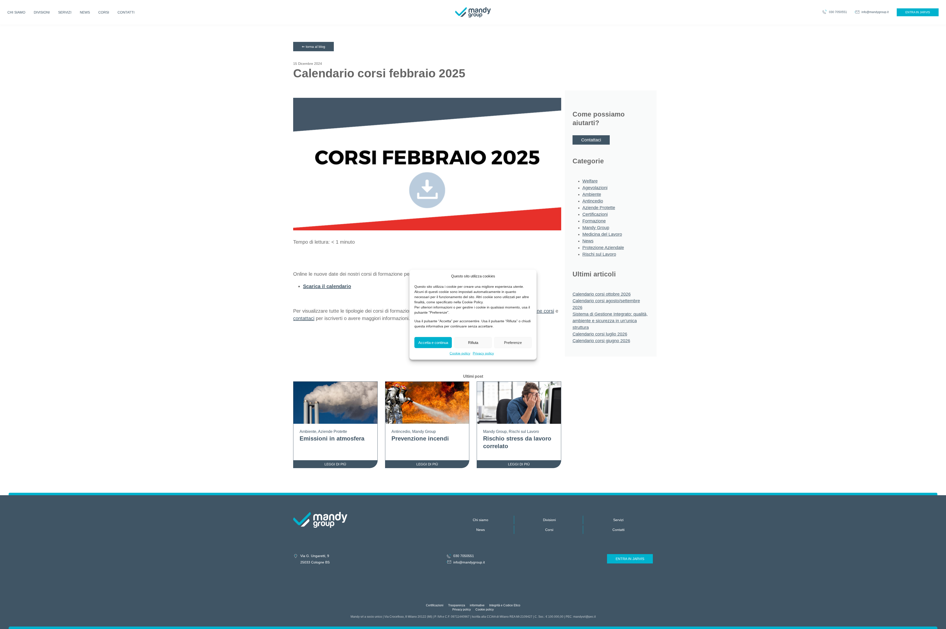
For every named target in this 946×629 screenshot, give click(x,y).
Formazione (594, 221)
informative (477, 605)
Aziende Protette (598, 207)
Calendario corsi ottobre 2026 (602, 294)
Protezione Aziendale (603, 247)
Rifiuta (473, 342)
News (587, 240)
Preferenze (513, 342)
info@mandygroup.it (875, 12)
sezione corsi (539, 311)
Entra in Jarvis (917, 12)
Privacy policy (483, 353)
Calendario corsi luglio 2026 (600, 334)
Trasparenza (456, 605)
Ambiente (591, 194)
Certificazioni (595, 214)
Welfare (590, 181)
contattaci (303, 318)
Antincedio (592, 201)
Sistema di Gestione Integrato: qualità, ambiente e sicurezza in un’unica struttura (610, 321)
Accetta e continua (433, 342)
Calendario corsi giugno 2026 (601, 340)
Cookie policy (460, 353)
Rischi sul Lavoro (599, 254)
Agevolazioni (595, 187)
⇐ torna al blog (313, 47)
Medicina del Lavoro (602, 234)
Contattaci (591, 139)
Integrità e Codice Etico (504, 605)
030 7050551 (838, 12)
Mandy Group (595, 227)
